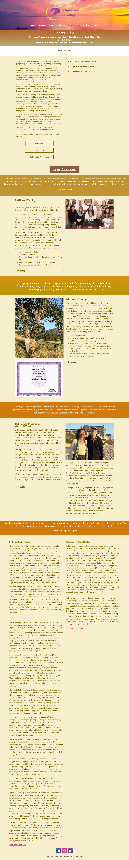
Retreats (61, 25)
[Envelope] (70, 850)
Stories (86, 25)
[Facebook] (58, 850)
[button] (90, 61)
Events (52, 25)
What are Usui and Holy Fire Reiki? (83, 61)
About (33, 25)
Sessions (42, 25)
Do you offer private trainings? (82, 66)
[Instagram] (64, 850)
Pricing (22, 271)
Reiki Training (74, 25)
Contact (95, 25)
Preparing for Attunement (80, 71)
